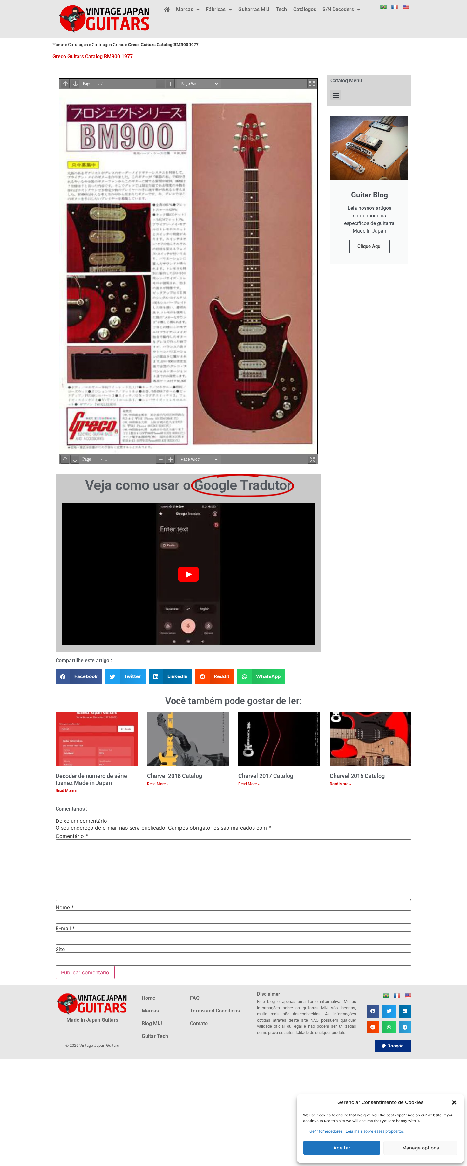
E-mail (65, 928)
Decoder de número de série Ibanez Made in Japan (91, 779)
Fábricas (216, 9)
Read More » (66, 790)
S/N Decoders (338, 9)
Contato (199, 1023)
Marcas (184, 9)
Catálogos (304, 9)
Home (58, 44)
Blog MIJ (152, 1023)
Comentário (72, 836)
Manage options (420, 1148)
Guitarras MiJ (253, 9)
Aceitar (341, 1148)
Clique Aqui (369, 246)
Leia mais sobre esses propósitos (375, 1131)
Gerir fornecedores (325, 1131)
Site (60, 949)
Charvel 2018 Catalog (174, 775)
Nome (65, 907)
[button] (454, 1102)
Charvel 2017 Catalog (265, 775)
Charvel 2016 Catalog (357, 775)
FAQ (195, 998)
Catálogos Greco (108, 44)
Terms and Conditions (215, 1011)
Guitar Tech (155, 1036)
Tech (281, 9)
